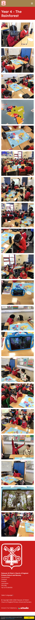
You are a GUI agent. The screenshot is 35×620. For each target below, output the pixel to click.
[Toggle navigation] (32, 3)
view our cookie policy (10, 618)
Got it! (29, 617)
